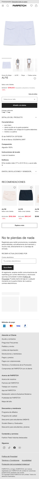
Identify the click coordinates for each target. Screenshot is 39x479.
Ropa (23, 75)
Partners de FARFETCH (10, 383)
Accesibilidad (26, 460)
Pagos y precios (7, 357)
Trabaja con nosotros (9, 386)
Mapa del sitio (7, 401)
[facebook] (14, 447)
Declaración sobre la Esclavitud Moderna (16, 394)
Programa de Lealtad (9, 416)
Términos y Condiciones (10, 460)
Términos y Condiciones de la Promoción (17, 365)
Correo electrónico (8, 257)
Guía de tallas (33, 94)
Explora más (19, 225)
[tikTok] (9, 447)
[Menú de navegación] (2, 5)
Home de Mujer (7, 75)
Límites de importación (10, 350)
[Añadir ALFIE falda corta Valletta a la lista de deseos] (34, 78)
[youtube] (19, 447)
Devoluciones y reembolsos (12, 354)
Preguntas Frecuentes (10, 342)
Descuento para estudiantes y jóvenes (15, 427)
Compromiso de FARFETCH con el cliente (17, 368)
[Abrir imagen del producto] (19, 33)
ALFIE (16, 75)
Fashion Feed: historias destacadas (14, 437)
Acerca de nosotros (9, 379)
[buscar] (7, 5)
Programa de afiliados (10, 412)
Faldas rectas (32, 75)
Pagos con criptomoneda (11, 361)
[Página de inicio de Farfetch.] (19, 6)
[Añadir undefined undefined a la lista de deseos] (14, 187)
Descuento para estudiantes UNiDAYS (15, 419)
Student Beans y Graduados (12, 423)
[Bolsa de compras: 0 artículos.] (36, 5)
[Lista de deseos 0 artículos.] (31, 5)
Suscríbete (8, 267)
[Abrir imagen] (6, 65)
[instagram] (4, 447)
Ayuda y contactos (9, 339)
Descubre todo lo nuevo (19, 1)
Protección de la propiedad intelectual (15, 464)
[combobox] (19, 99)
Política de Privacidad (9, 456)
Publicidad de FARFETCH (11, 398)
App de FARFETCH (9, 390)
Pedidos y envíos (8, 346)
